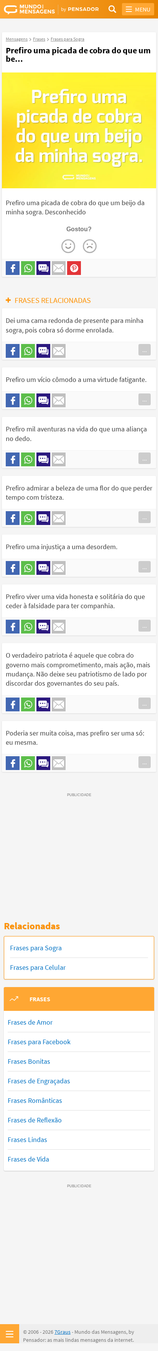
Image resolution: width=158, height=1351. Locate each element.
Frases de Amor (30, 1022)
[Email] (59, 268)
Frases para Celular (38, 967)
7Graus (62, 1331)
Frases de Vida (28, 1159)
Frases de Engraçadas (39, 1080)
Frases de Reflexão (35, 1120)
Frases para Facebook (39, 1041)
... (144, 350)
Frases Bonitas (29, 1061)
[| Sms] (43, 268)
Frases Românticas (35, 1100)
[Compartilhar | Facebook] (13, 268)
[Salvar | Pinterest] (74, 268)
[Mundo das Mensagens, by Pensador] (41, 10)
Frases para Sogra (36, 947)
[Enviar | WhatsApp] (28, 268)
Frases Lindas (27, 1139)
